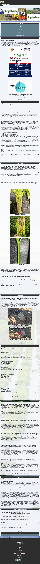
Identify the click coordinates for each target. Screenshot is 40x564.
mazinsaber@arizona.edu (24, 396)
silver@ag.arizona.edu (24, 157)
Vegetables (7, 6)
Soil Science (20, 26)
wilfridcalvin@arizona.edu (24, 473)
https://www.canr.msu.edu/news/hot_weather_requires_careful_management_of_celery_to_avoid (17, 280)
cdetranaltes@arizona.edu (25, 290)
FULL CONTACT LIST (18, 560)
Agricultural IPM (3, 6)
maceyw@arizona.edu (25, 97)
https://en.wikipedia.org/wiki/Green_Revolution (27, 154)
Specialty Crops (20, 32)
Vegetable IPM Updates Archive (20, 35)
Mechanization (20, 29)
